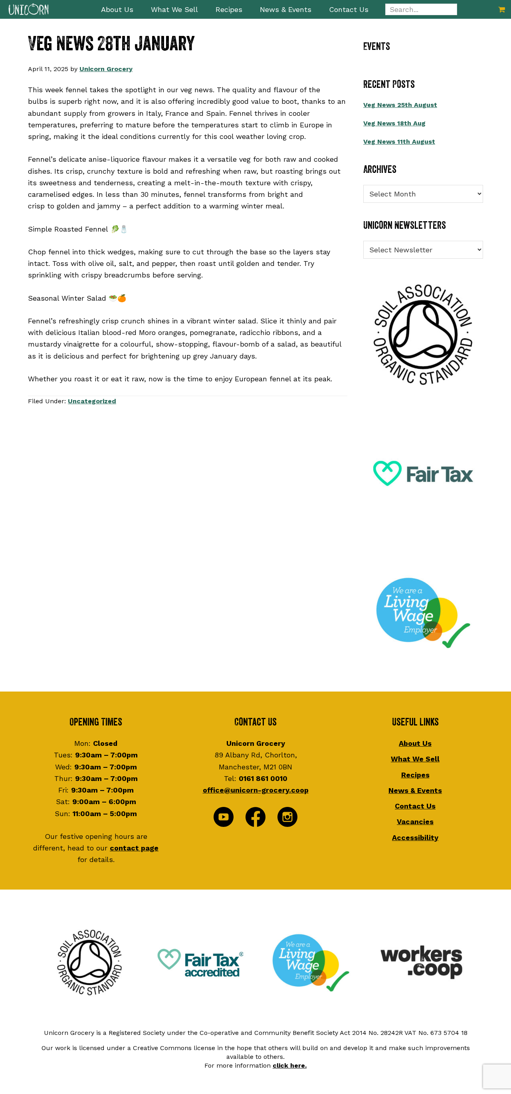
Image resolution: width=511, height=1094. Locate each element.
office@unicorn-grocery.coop (256, 790)
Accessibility (415, 837)
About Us (415, 743)
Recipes (415, 775)
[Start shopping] (501, 9)
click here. (290, 1065)
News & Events (415, 790)
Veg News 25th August (400, 105)
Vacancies (415, 821)
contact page (134, 848)
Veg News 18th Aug (394, 123)
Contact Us (415, 806)
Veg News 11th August (399, 141)
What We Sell (415, 759)
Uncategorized (92, 401)
